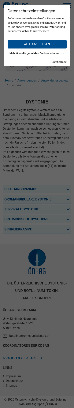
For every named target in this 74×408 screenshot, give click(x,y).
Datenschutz (59, 61)
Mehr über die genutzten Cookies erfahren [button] (34, 53)
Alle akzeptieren (37, 44)
